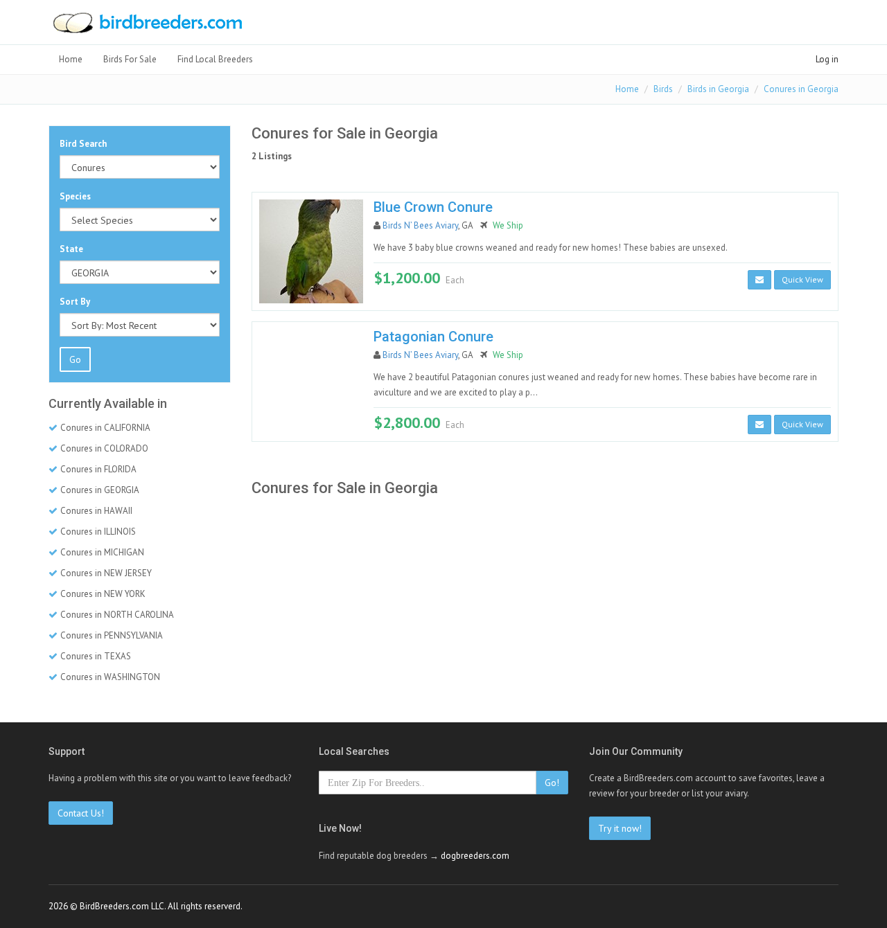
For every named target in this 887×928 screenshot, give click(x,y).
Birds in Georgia (718, 89)
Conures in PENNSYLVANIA (111, 635)
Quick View (802, 279)
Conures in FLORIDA (98, 469)
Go (75, 359)
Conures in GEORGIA (99, 490)
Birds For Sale (130, 59)
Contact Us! (81, 813)
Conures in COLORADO (104, 448)
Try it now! (620, 828)
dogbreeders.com (475, 856)
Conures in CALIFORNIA (105, 428)
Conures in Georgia (801, 89)
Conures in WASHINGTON (110, 677)
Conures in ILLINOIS (98, 531)
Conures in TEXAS (95, 656)
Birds (663, 89)
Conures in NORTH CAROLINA (117, 615)
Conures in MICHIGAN (102, 552)
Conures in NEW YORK (103, 594)
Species (75, 196)
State (71, 249)
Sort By (75, 301)
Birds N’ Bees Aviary (420, 225)
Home (70, 59)
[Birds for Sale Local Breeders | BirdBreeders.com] (146, 27)
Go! (552, 782)
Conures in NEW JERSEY (106, 573)
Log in (827, 59)
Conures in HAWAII (96, 511)
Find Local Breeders (215, 59)
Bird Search (83, 144)
